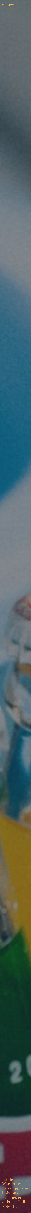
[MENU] (27, 4)
